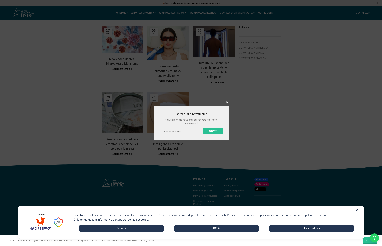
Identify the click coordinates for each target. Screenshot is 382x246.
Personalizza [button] (312, 228)
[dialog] (191, 222)
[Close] (227, 102)
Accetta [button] (121, 228)
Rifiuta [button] (217, 228)
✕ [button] (357, 210)
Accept (370, 240)
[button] (374, 237)
